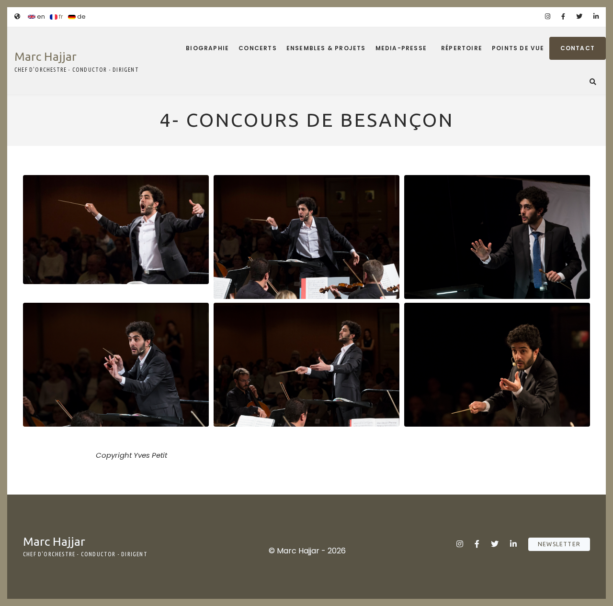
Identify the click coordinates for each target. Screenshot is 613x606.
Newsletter (559, 544)
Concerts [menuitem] (257, 48)
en (40, 16)
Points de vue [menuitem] (518, 48)
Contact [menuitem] (577, 48)
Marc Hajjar (45, 56)
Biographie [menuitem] (207, 48)
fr (60, 16)
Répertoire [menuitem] (461, 48)
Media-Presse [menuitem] (401, 48)
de (81, 16)
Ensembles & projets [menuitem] (326, 48)
